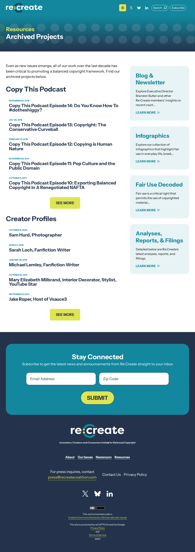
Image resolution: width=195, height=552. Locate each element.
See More (65, 203)
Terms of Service (97, 535)
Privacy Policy (97, 528)
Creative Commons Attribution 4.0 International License (97, 517)
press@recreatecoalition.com (72, 477)
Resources (20, 29)
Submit (97, 397)
